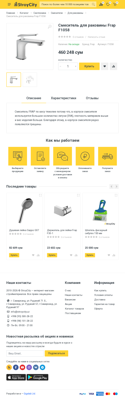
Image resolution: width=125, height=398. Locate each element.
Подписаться (56, 353)
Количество (65, 60)
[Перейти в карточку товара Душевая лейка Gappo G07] (24, 210)
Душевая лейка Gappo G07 (24, 230)
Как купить (100, 290)
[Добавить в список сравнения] (38, 255)
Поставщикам (73, 313)
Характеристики (63, 98)
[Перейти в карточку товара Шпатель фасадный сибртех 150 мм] (100, 210)
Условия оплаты (103, 295)
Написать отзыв (96, 37)
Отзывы (92, 98)
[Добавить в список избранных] (33, 255)
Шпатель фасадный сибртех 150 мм (96, 232)
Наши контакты (73, 295)
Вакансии (70, 299)
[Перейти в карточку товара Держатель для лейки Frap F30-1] (62, 210)
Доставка (99, 299)
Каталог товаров (74, 308)
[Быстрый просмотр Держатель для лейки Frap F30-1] (78, 195)
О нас (68, 290)
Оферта (98, 308)
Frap (92, 44)
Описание (33, 98)
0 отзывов (78, 37)
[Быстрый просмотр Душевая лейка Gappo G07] (40, 195)
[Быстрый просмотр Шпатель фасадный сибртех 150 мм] (116, 195)
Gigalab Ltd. (30, 393)
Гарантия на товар (104, 304)
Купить (89, 66)
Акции (68, 304)
